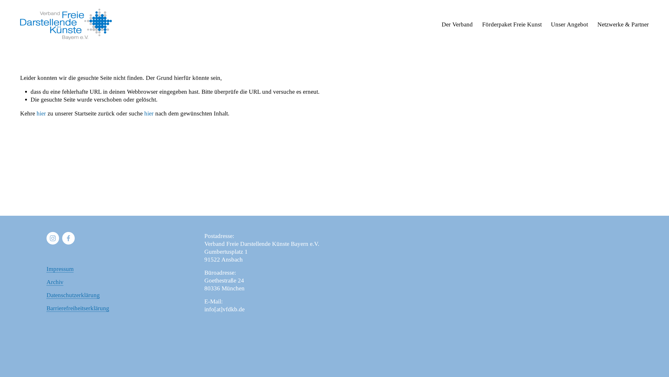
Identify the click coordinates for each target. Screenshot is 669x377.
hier (41, 113)
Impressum (60, 268)
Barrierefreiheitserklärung (78, 308)
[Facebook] (68, 238)
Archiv (55, 282)
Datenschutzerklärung (73, 295)
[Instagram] (53, 238)
